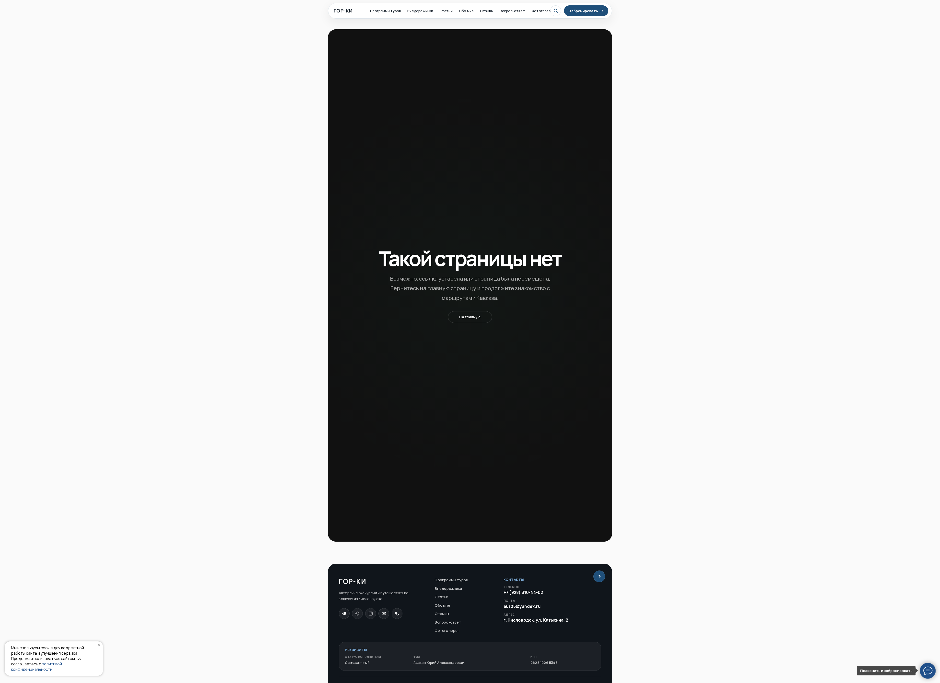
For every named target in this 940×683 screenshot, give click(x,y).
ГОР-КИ (343, 11)
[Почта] (383, 613)
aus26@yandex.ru (522, 604)
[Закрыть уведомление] (99, 645)
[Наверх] (599, 576)
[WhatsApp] (357, 613)
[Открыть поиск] (555, 10)
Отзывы (486, 11)
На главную (470, 317)
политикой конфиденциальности (36, 666)
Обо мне (466, 11)
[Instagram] (370, 613)
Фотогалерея (543, 11)
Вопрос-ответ (512, 11)
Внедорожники (420, 11)
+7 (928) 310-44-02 (523, 590)
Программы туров (385, 11)
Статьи (446, 11)
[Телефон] (397, 613)
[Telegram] (344, 613)
